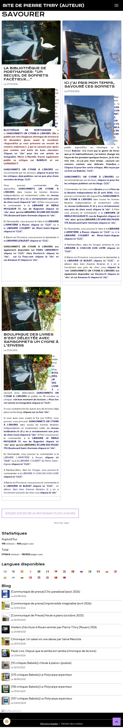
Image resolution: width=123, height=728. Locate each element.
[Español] (22, 571)
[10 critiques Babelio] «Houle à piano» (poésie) (41, 663)
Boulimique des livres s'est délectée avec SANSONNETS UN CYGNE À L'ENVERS (31, 340)
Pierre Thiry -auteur (61, 523)
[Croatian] (47, 577)
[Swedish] (89, 571)
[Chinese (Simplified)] (56, 577)
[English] (13, 571)
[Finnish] (13, 577)
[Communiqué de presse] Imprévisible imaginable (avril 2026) (51, 603)
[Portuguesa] (73, 571)
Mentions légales (49, 723)
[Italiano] (47, 571)
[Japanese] (30, 571)
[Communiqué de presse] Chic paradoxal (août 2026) (45, 591)
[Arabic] (39, 571)
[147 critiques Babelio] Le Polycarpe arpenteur (41, 698)
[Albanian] (64, 577)
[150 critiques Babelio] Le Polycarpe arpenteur (41, 686)
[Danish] (30, 577)
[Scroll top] (117, 722)
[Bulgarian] (22, 577)
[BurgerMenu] (116, 5)
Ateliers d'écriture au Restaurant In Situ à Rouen (40, 513)
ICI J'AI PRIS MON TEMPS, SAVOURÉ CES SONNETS (89, 84)
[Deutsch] (56, 571)
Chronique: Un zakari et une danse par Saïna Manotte (46, 639)
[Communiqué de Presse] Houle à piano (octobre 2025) (47, 615)
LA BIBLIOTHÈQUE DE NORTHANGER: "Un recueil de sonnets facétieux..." (26, 73)
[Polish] (106, 571)
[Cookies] (6, 721)
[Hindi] (5, 577)
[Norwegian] (115, 571)
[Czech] (39, 577)
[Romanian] (98, 571)
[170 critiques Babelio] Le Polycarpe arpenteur (41, 674)
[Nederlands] (64, 571)
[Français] (5, 571)
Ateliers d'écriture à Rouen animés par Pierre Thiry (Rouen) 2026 (54, 627)
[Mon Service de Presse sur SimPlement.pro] (11, 710)
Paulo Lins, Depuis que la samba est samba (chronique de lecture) (53, 651)
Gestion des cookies (72, 723)
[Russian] (81, 571)
